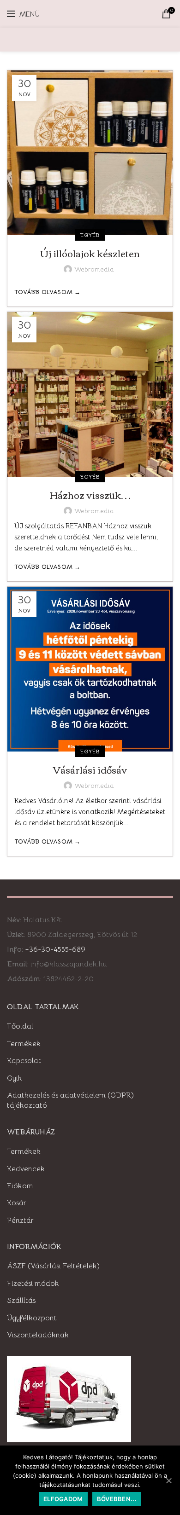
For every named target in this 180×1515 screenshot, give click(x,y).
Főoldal (20, 1026)
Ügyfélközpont (32, 1318)
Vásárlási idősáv (90, 769)
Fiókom (20, 1186)
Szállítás (21, 1300)
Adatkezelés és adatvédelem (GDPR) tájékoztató (70, 1100)
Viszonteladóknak (38, 1335)
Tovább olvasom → (47, 292)
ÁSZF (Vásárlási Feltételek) (53, 1266)
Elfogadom (63, 1499)
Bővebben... (117, 1499)
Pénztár (20, 1220)
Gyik (14, 1078)
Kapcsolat (24, 1060)
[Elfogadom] (168, 1480)
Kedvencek (26, 1169)
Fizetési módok (33, 1283)
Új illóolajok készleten (90, 253)
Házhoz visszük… (90, 494)
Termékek (24, 1043)
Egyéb (90, 234)
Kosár (16, 1203)
